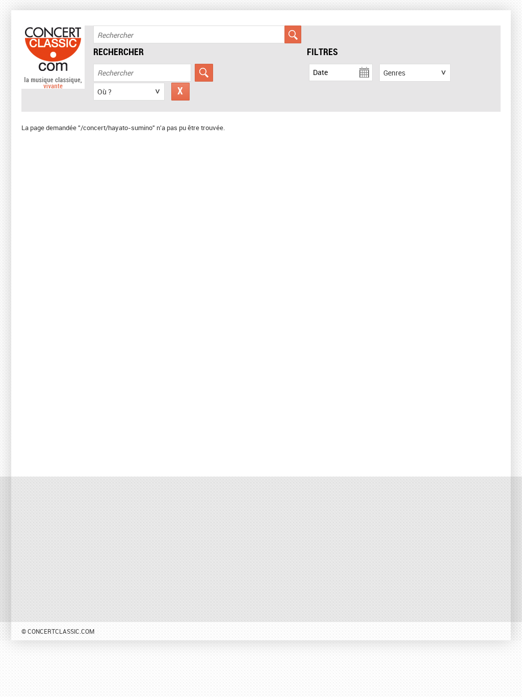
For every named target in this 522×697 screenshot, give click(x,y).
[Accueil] (53, 86)
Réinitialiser (180, 92)
